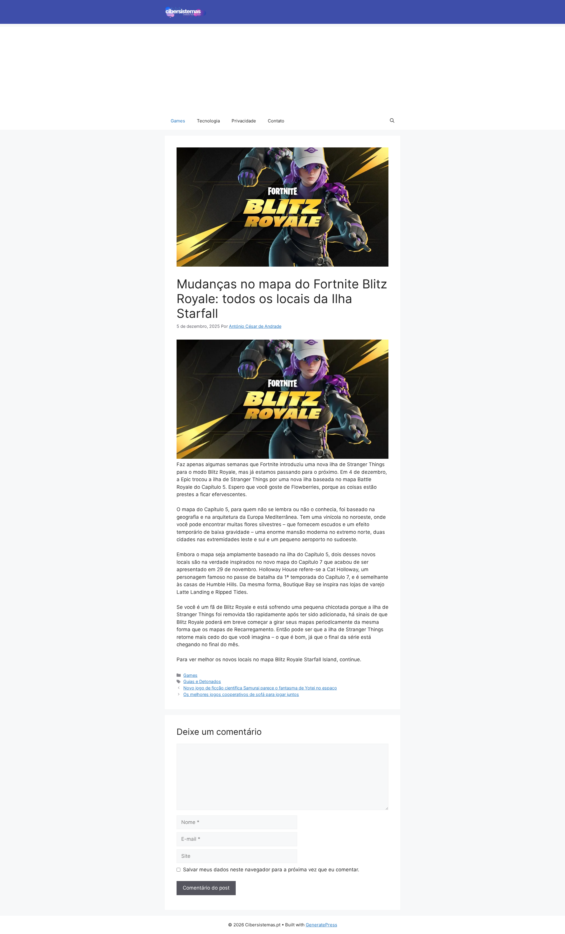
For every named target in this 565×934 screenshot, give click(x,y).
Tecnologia (208, 121)
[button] (392, 121)
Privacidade (244, 121)
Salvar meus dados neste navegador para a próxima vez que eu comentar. (271, 869)
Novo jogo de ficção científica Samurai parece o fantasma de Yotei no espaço (260, 687)
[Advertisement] (282, 68)
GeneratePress (321, 925)
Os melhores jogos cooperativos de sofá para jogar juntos (241, 694)
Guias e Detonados (202, 681)
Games (178, 121)
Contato (276, 121)
